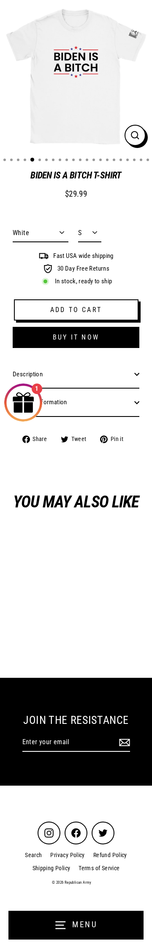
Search (33, 855)
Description (28, 374)
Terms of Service (99, 868)
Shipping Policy (52, 868)
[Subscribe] (123, 742)
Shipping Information (40, 402)
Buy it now (76, 337)
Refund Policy (110, 855)
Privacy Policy (67, 855)
